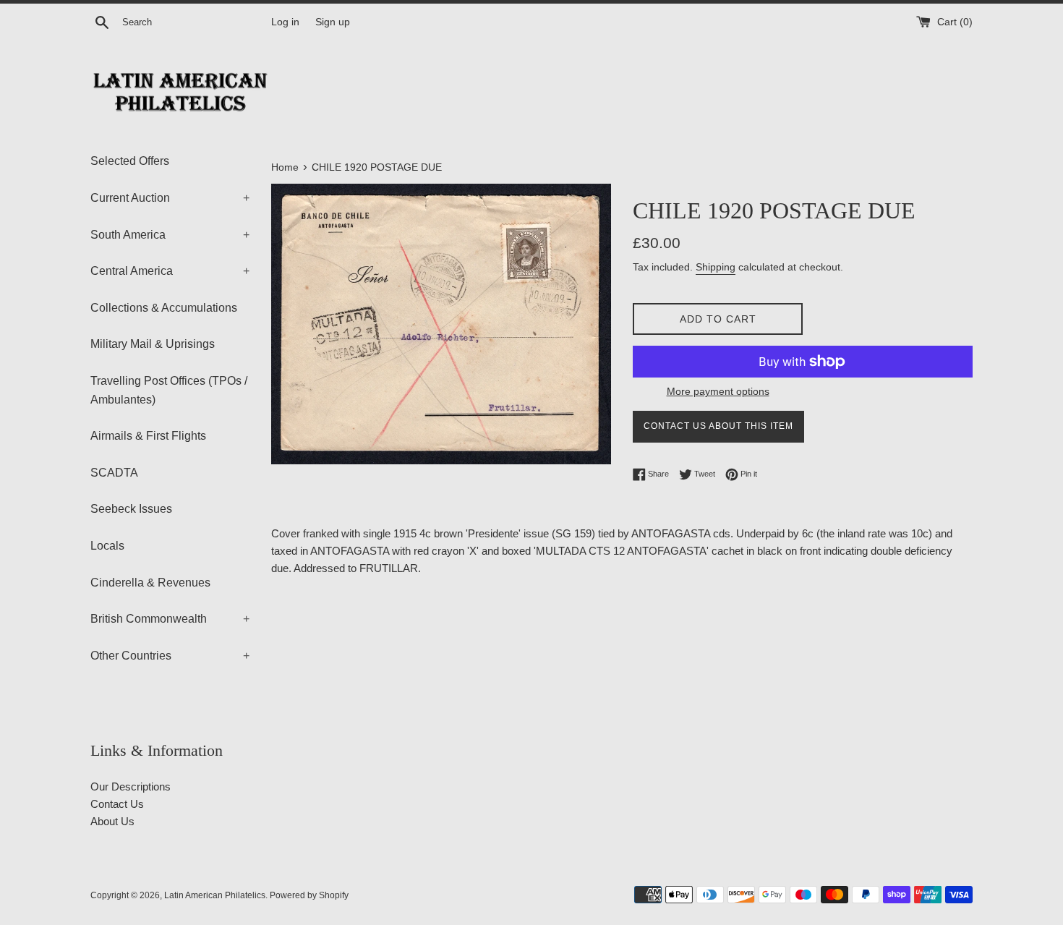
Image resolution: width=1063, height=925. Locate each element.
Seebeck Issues (131, 509)
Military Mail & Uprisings (152, 344)
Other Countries (169, 655)
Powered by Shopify (309, 895)
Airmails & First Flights (148, 436)
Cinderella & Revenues (150, 582)
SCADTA (114, 472)
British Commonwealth (169, 619)
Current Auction (169, 198)
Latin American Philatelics (214, 895)
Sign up (332, 22)
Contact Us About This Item (718, 426)
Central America (169, 271)
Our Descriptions (130, 786)
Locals (107, 546)
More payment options (718, 391)
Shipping (715, 267)
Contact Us (117, 804)
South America (169, 235)
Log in (285, 22)
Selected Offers (129, 161)
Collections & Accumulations (163, 308)
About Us (112, 821)
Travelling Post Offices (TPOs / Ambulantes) (168, 390)
